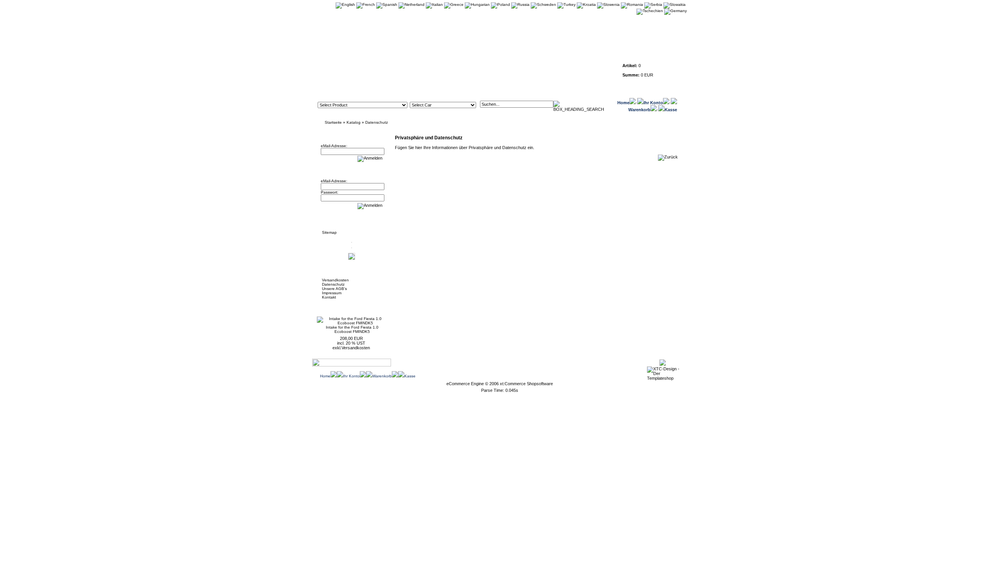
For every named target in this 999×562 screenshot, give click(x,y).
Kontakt (329, 297)
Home (623, 102)
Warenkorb (639, 109)
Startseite (333, 122)
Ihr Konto (653, 102)
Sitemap (329, 232)
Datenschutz (376, 122)
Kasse (671, 109)
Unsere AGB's (334, 288)
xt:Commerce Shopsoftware (526, 383)
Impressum (331, 293)
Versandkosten (335, 280)
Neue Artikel (336, 306)
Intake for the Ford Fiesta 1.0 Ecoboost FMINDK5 (352, 329)
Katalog (354, 122)
